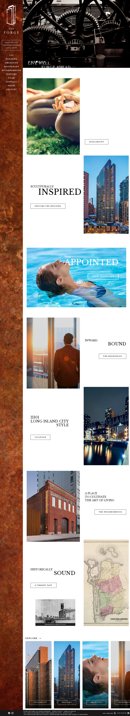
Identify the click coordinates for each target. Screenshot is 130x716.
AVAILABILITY (11, 42)
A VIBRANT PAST (43, 585)
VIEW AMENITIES (103, 275)
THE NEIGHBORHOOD (110, 512)
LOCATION (40, 437)
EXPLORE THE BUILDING (48, 204)
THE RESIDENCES (112, 355)
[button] (29, 60)
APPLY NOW (11, 48)
